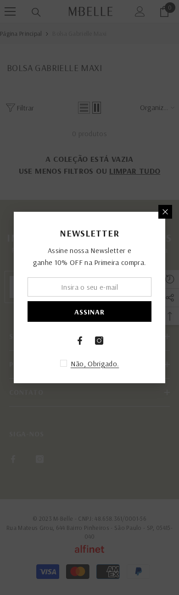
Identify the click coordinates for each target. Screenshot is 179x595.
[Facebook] (80, 340)
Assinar (89, 311)
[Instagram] (99, 340)
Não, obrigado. (95, 363)
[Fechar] (165, 212)
